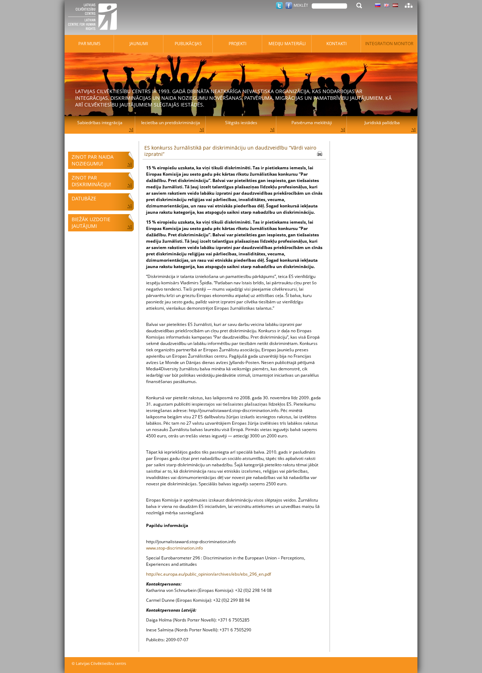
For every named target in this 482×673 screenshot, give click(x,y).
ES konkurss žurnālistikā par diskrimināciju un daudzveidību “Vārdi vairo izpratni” (230, 150)
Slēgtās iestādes (241, 123)
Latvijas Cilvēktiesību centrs (94, 18)
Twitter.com (279, 5)
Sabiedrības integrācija (99, 123)
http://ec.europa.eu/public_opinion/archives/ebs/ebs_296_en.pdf (208, 574)
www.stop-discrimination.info (174, 548)
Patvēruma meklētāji (311, 123)
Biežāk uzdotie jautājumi (91, 222)
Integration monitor (389, 44)
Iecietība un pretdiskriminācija (170, 123)
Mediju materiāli (287, 44)
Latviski (395, 5)
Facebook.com (288, 5)
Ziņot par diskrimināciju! (91, 181)
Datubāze (84, 198)
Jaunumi (138, 44)
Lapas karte (408, 5)
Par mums (89, 44)
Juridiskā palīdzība (382, 123)
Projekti (237, 44)
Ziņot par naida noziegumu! (93, 160)
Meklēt (301, 5)
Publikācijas (188, 44)
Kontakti (336, 44)
